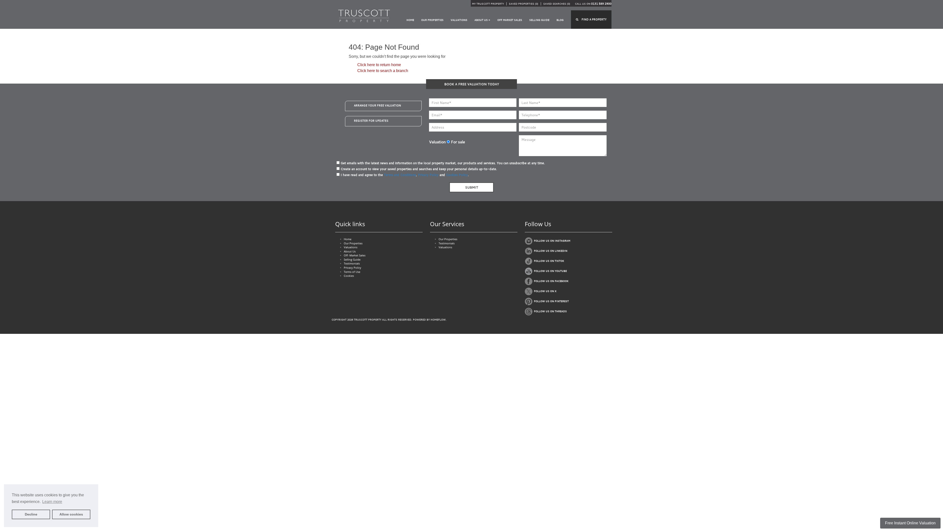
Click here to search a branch (382, 71)
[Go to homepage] (364, 16)
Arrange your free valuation (377, 105)
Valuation (437, 142)
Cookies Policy (457, 175)
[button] (591, 19)
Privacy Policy (428, 175)
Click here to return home (379, 65)
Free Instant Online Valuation (910, 523)
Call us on (593, 3)
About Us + (482, 20)
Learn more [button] (52, 502)
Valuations (459, 20)
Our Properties (432, 20)
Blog (560, 20)
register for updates (371, 120)
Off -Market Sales (354, 255)
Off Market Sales (509, 20)
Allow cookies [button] (71, 514)
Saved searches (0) (556, 3)
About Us (350, 251)
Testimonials (352, 263)
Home (410, 20)
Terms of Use (352, 272)
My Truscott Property (488, 3)
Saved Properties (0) (523, 3)
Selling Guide (539, 20)
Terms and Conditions (400, 175)
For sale (457, 142)
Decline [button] (31, 514)
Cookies (349, 276)
